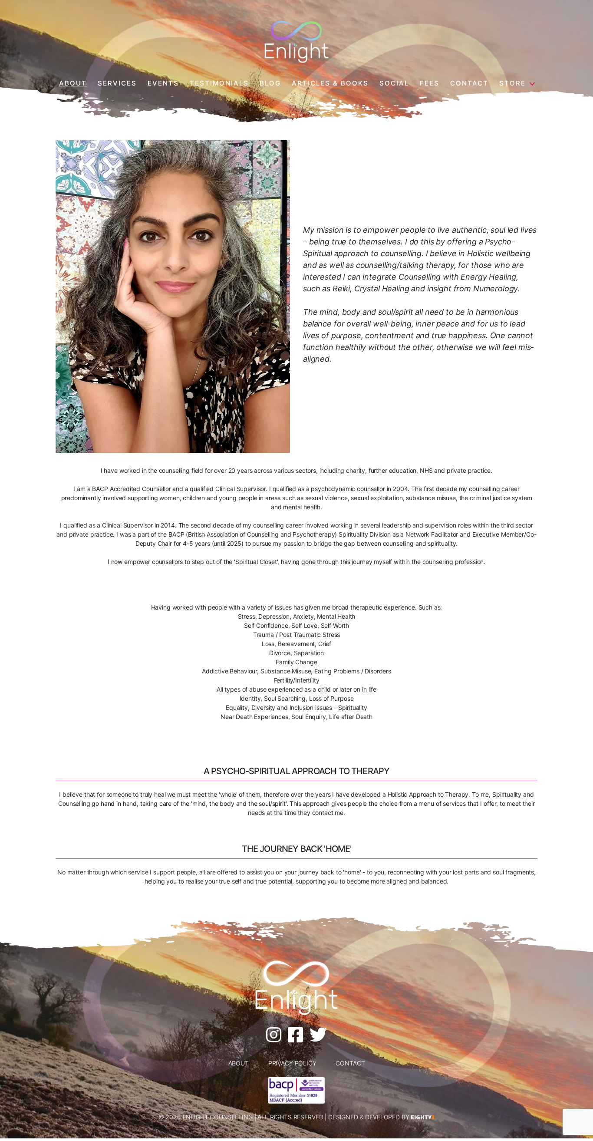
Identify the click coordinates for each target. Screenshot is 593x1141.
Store (512, 83)
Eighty (423, 1117)
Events (163, 83)
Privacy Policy (292, 1063)
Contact (469, 83)
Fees (429, 83)
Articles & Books (330, 83)
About (73, 83)
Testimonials (219, 83)
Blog (270, 83)
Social (394, 83)
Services (117, 83)
